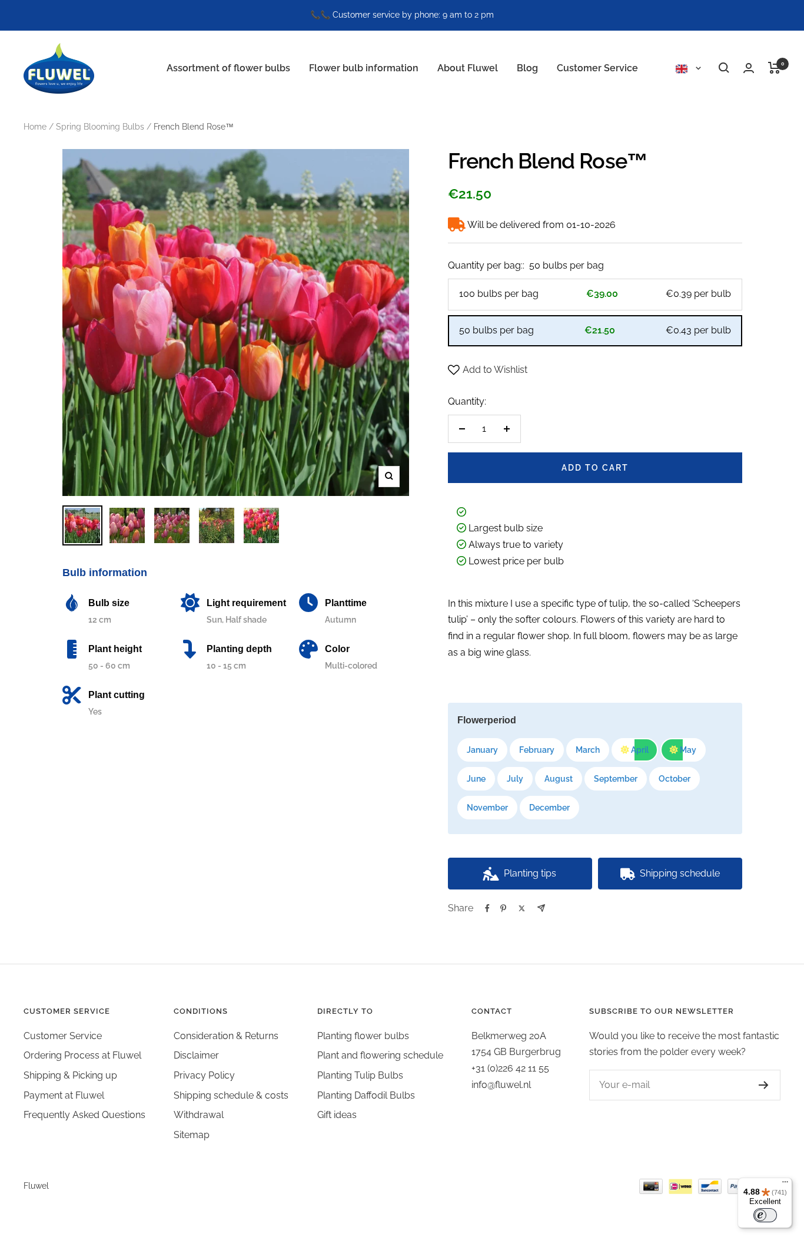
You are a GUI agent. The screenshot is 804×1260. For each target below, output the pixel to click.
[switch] (765, 1215)
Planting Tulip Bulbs (360, 1075)
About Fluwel (467, 67)
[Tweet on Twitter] (522, 908)
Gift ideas (337, 1114)
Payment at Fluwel (64, 1095)
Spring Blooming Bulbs (100, 126)
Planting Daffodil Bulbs (366, 1095)
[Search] (724, 67)
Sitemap (192, 1134)
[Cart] (774, 68)
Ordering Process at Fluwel (82, 1055)
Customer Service (597, 67)
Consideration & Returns (226, 1035)
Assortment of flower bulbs (228, 67)
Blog (527, 67)
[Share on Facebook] (487, 908)
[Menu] (785, 1185)
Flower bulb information (363, 67)
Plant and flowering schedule (380, 1055)
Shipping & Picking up (70, 1075)
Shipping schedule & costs (231, 1095)
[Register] (764, 1085)
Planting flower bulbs (363, 1035)
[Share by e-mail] (541, 908)
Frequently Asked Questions (84, 1114)
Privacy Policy (204, 1075)
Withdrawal (199, 1114)
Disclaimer (196, 1055)
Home (35, 126)
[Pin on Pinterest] (503, 908)
